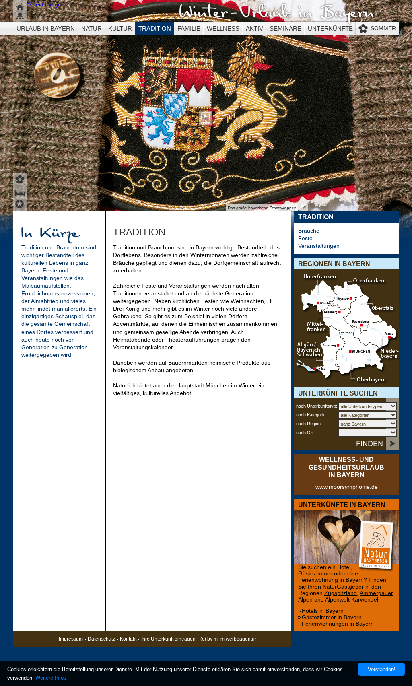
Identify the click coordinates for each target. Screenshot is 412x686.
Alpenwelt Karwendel (351, 600)
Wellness (223, 28)
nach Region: (309, 423)
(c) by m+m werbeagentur (228, 639)
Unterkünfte (330, 28)
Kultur (120, 28)
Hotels (20, 205)
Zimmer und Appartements (20, 192)
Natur (91, 28)
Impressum (71, 639)
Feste (305, 238)
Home (20, 6)
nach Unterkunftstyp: (316, 406)
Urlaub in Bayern (45, 28)
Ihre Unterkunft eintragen (168, 639)
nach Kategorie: (311, 414)
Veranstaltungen (319, 246)
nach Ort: (305, 432)
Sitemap (20, 17)
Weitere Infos (50, 678)
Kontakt (128, 639)
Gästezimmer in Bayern (332, 617)
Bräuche (308, 231)
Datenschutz (101, 639)
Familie (188, 28)
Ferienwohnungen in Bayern (338, 624)
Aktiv (254, 28)
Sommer (383, 28)
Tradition (154, 28)
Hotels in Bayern (323, 611)
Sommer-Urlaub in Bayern (20, 178)
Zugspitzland (340, 593)
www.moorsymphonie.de (346, 487)
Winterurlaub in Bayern (276, 14)
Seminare (285, 28)
